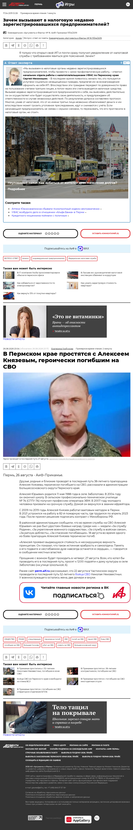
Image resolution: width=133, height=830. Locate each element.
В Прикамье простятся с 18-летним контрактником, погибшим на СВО (98, 669)
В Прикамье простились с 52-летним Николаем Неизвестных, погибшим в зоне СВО (38, 671)
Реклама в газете (100, 745)
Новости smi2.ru (14, 339)
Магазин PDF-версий (35, 749)
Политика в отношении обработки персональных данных (50, 795)
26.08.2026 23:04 (11, 348)
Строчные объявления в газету (41, 753)
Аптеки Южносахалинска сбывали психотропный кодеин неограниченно (56, 208)
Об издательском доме (37, 745)
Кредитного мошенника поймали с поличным (39, 215)
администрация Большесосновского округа (72, 459)
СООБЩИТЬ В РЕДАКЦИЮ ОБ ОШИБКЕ (43, 760)
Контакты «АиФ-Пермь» (107, 749)
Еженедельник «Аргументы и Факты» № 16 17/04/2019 (75, 38)
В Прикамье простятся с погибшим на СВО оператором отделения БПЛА (39, 690)
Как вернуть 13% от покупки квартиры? (36, 293)
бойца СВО (82, 574)
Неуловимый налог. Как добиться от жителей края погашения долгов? (62, 182)
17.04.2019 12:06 (10, 13)
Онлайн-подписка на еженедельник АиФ (71, 749)
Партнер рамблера (53, 818)
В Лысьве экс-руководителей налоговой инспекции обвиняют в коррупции (101, 273)
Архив (19, 38)
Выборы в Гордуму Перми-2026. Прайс (101, 757)
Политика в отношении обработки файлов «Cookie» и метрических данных (57, 797)
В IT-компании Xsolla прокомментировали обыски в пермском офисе (38, 273)
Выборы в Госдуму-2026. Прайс (76, 753)
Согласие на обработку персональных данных (45, 793)
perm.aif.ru (42, 570)
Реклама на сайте (79, 745)
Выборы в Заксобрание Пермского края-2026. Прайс (52, 757)
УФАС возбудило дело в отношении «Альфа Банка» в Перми (48, 212)
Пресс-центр (59, 745)
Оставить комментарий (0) (105, 233)
